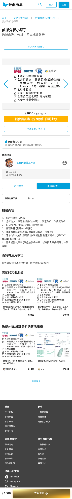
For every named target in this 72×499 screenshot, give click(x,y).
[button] (6, 84)
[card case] (13, 4)
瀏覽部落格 (10, 426)
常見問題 (9, 449)
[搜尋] (40, 4)
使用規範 (9, 454)
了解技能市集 (44, 444)
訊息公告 (42, 458)
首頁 (4, 18)
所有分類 (9, 421)
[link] (36, 163)
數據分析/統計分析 (45, 18)
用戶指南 (9, 444)
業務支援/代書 (20, 18)
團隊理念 (42, 449)
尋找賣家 (9, 417)
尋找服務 (9, 412)
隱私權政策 (10, 463)
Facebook (14, 477)
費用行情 (9, 431)
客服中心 (42, 463)
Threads (14, 486)
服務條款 (9, 458)
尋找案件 (42, 417)
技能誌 (41, 454)
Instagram (15, 481)
